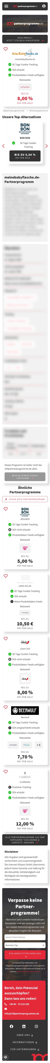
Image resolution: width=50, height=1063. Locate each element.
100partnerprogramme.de (13, 110)
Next (46, 146)
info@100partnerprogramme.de (21, 1013)
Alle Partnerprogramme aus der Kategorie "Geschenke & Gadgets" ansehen (25, 840)
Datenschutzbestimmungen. (28, 971)
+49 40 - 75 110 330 (19, 1004)
